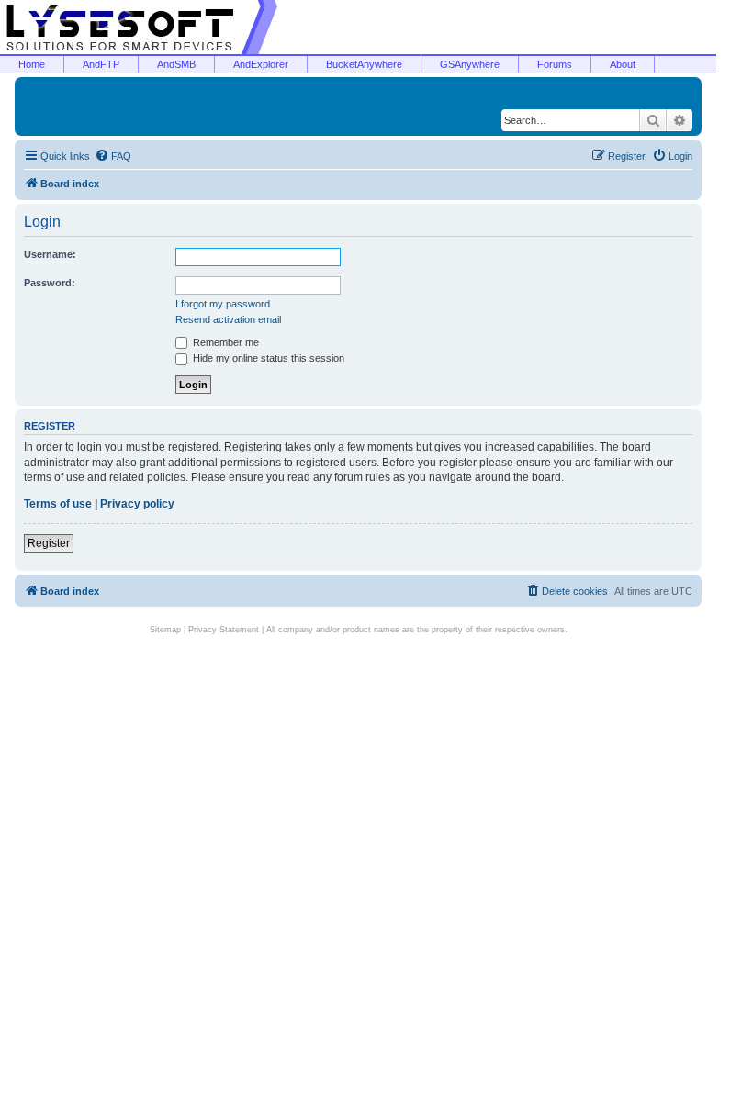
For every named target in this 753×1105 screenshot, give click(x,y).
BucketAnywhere (364, 64)
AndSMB (176, 64)
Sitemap (165, 629)
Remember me (224, 342)
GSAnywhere (470, 64)
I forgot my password (222, 303)
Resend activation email (228, 319)
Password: (49, 282)
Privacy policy (137, 503)
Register (49, 543)
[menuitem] (113, 156)
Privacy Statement (223, 629)
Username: (50, 254)
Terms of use (58, 503)
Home (31, 64)
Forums (554, 64)
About (622, 64)
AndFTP (101, 64)
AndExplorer (260, 64)
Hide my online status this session (267, 357)
